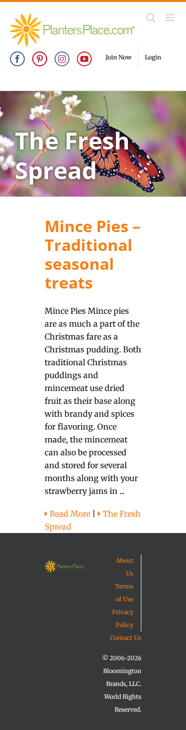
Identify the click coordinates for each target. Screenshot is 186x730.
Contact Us (125, 637)
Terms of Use (124, 593)
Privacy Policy (122, 618)
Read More (69, 514)
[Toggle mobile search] (151, 17)
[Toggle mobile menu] (171, 17)
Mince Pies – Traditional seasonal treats (92, 254)
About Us (124, 567)
